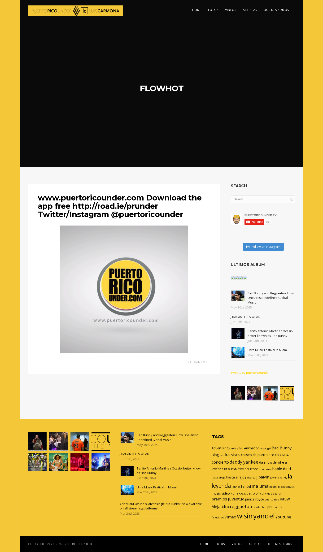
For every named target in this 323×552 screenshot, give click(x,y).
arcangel (265, 448)
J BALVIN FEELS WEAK (245, 317)
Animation (252, 448)
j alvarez (250, 477)
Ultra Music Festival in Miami (268, 350)
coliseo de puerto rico (257, 454)
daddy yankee (244, 462)
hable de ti (281, 468)
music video (221, 493)
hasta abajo (219, 477)
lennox (236, 486)
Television (218, 517)
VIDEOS (230, 10)
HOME (196, 10)
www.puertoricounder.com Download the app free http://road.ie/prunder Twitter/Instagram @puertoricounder (120, 206)
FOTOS (213, 10)
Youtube (283, 517)
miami (273, 486)
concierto (220, 462)
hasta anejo (235, 477)
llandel (246, 486)
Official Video (264, 493)
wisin (245, 515)
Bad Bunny (282, 448)
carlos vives (229, 454)
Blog (215, 454)
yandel (264, 516)
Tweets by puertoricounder (250, 372)
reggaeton (241, 506)
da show (265, 462)
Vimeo (230, 517)
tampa (279, 507)
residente (259, 507)
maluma (260, 486)
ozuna (277, 493)
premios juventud (228, 499)
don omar (265, 469)
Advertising (220, 448)
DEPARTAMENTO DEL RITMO (241, 469)
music (291, 486)
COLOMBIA (282, 455)
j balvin (262, 477)
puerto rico (272, 499)
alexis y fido (236, 448)
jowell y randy (278, 477)
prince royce (254, 499)
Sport (270, 506)
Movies (282, 486)
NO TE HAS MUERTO (243, 493)
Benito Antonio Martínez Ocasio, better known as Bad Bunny (270, 333)
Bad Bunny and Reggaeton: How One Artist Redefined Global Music (271, 297)
